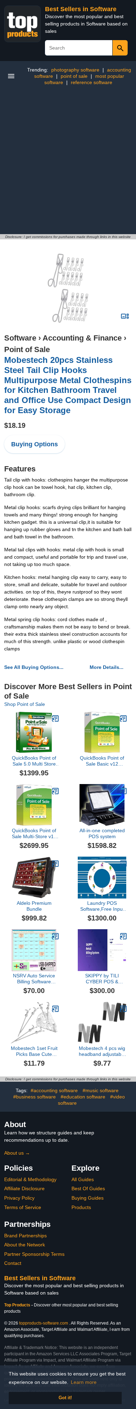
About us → (17, 1153)
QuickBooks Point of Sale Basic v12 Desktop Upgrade (102, 761)
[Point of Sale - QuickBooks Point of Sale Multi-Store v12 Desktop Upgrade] (55, 791)
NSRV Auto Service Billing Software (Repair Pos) (34, 979)
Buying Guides (87, 1198)
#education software (83, 1096)
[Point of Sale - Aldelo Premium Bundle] (55, 864)
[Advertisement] (68, 163)
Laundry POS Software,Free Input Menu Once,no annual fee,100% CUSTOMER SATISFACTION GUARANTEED (102, 906)
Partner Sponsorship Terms (34, 1254)
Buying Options (34, 444)
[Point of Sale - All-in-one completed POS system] (123, 791)
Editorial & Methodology (30, 1179)
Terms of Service (22, 1207)
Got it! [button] (65, 1397)
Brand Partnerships (25, 1235)
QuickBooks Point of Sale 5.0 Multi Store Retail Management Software (34, 761)
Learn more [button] (84, 1382)
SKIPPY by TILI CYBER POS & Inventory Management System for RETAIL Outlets (102, 979)
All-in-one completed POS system (102, 833)
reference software (91, 82)
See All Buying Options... (33, 667)
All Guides (82, 1179)
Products (81, 1207)
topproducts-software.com (43, 1323)
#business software (34, 1096)
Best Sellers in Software (80, 9)
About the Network (24, 1244)
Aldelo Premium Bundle (34, 906)
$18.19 (14, 425)
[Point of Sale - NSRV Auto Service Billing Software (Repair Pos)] (55, 936)
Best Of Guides (88, 1188)
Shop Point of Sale (24, 704)
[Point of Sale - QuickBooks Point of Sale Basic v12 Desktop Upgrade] (123, 718)
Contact (12, 1263)
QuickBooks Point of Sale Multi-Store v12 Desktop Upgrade (34, 834)
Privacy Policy (19, 1198)
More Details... (106, 667)
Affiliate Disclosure (24, 1188)
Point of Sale (27, 349)
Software (20, 338)
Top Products (17, 1305)
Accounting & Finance (82, 338)
